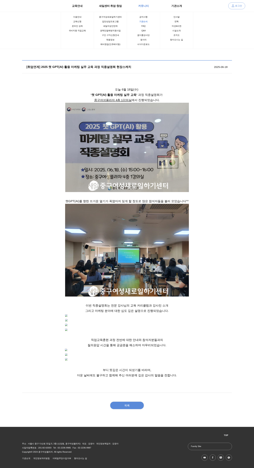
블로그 (221, 458)
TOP (226, 435)
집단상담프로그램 (110, 21)
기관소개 (176, 5)
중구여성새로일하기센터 (110, 17)
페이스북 (213, 458)
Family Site (196, 446)
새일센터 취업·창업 (110, 5)
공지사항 (143, 17)
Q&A (143, 30)
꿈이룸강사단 (143, 35)
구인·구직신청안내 (110, 35)
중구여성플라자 (30, 6)
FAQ (143, 26)
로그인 (238, 6)
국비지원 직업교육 (77, 30)
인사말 (176, 17)
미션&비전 (176, 26)
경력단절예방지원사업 (110, 30)
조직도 (176, 35)
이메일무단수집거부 (62, 458)
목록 (127, 405)
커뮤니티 (143, 5)
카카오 (229, 458)
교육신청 (77, 21)
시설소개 (176, 30)
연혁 (176, 21)
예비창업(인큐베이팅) (110, 44)
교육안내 (77, 5)
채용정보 (110, 39)
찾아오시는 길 (176, 39)
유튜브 (205, 458)
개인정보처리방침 (41, 458)
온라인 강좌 (77, 26)
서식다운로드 (143, 44)
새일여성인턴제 (110, 26)
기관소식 (143, 21)
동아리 (143, 39)
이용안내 (77, 17)
